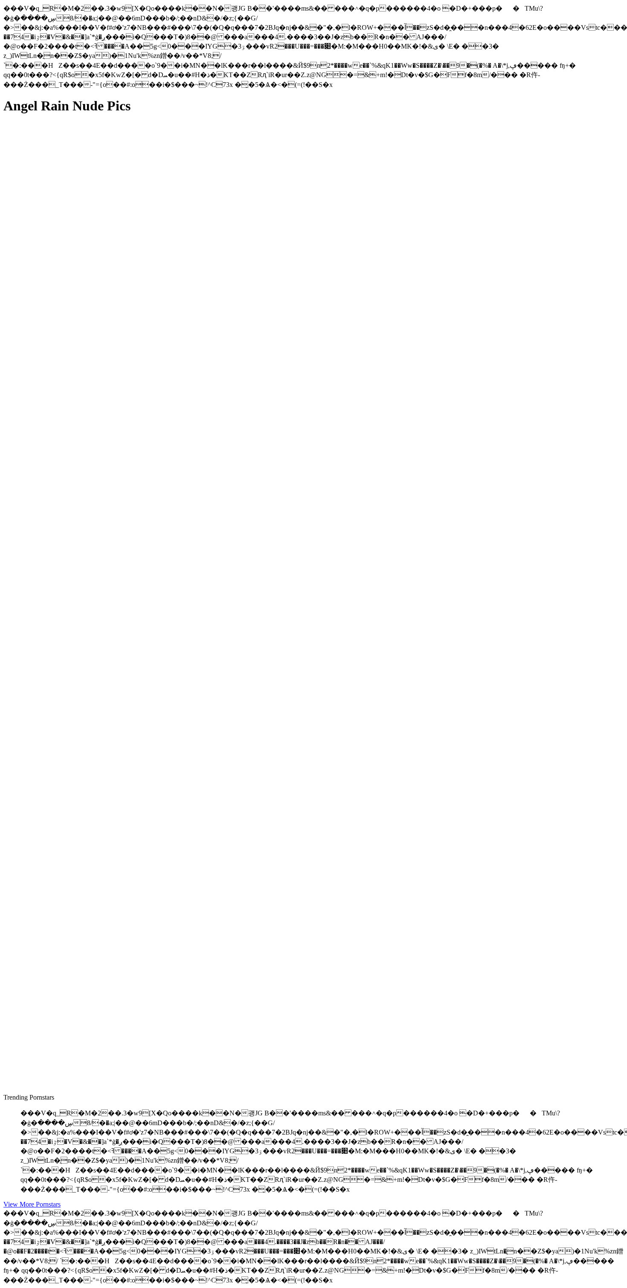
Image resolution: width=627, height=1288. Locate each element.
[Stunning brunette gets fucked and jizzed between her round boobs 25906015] (84, 399)
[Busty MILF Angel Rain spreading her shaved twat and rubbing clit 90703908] (84, 312)
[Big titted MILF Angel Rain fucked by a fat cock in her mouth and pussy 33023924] (84, 593)
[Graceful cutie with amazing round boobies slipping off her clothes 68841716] (84, 1051)
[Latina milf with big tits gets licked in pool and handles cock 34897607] (84, 785)
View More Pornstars (32, 1204)
